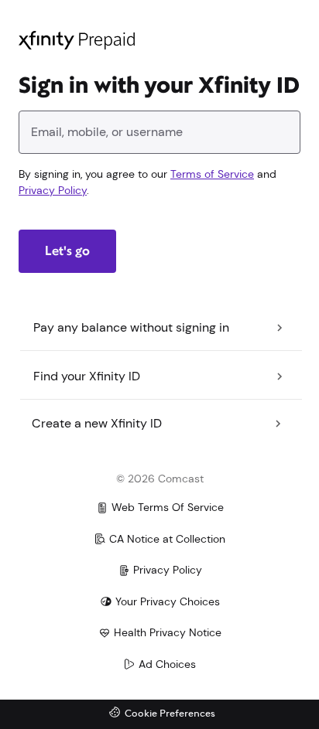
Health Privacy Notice (167, 632)
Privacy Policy (53, 190)
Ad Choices (167, 664)
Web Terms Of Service (167, 507)
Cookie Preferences (170, 714)
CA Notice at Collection (167, 539)
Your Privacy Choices (167, 601)
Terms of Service (212, 174)
